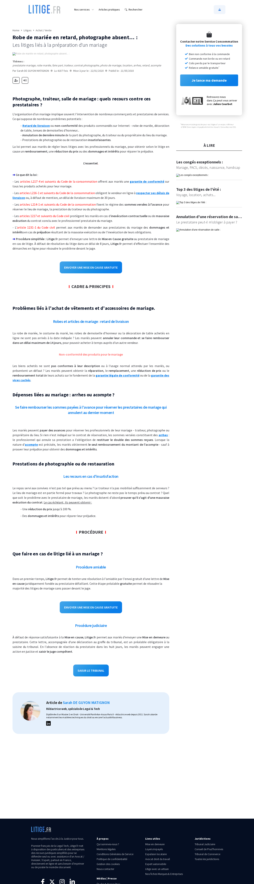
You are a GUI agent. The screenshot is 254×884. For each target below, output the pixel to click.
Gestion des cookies (108, 864)
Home (16, 30)
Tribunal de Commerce (207, 854)
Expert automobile (155, 864)
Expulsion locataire (156, 854)
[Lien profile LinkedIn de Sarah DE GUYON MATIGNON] (48, 724)
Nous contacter (105, 869)
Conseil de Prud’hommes (209, 849)
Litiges (28, 30)
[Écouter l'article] (25, 80)
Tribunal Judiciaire (205, 844)
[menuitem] (84, 9)
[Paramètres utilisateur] (16, 80)
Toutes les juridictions (207, 859)
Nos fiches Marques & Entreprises (164, 874)
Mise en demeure (155, 844)
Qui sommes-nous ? (108, 844)
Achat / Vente (44, 30)
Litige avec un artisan (157, 869)
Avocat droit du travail (157, 859)
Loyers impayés (154, 849)
